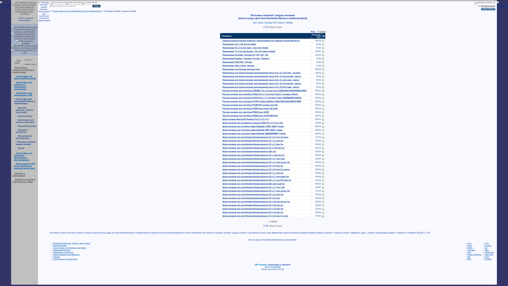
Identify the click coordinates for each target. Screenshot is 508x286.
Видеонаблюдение (27, 126)
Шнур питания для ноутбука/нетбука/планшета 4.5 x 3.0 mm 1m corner (256, 169)
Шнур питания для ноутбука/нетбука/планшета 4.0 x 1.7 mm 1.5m (253, 159)
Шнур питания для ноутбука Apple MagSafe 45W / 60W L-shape (252, 130)
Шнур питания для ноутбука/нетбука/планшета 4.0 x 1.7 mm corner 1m (256, 162)
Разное (21, 148)
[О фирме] (24, 43)
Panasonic (489, 252)
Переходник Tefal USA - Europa (237, 62)
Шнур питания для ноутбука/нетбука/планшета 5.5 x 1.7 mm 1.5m (253, 187)
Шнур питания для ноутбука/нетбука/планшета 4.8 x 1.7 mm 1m (252, 173)
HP (275, 22)
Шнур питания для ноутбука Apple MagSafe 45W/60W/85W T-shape (254, 133)
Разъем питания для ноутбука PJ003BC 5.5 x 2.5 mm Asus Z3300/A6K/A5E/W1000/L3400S (264, 91)
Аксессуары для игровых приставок (25, 121)
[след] (279, 27)
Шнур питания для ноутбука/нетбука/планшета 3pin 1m (249, 151)
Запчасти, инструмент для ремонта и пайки (24, 180)
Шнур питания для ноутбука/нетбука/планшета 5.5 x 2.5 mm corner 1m (256, 201)
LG (486, 248)
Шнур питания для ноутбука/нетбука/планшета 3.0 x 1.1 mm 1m (252, 141)
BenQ (470, 248)
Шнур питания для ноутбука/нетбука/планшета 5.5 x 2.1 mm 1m (252, 194)
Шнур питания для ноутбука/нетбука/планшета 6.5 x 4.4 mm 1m (252, 212)
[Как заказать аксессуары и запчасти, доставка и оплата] (24, 46)
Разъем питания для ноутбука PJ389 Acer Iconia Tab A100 (250, 108)
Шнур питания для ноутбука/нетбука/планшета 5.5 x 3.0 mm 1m (252, 205)
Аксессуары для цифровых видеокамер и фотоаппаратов (23, 156)
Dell (469, 252)
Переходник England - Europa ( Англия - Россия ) (246, 58)
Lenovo (281, 22)
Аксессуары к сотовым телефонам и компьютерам (23, 69)
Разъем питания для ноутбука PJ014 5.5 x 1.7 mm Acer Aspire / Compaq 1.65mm (260, 94)
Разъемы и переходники (18, 174)
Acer (255, 22)
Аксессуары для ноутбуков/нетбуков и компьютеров (77, 11)
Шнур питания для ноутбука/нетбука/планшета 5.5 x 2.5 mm (251, 198)
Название (227, 36)
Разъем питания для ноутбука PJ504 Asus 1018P (245, 112)
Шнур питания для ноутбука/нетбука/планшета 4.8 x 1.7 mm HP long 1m (256, 180)
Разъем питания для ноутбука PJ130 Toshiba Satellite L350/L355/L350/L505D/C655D (261, 101)
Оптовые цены (488, 6)
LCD (487, 243)
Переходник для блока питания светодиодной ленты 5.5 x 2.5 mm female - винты (261, 83)
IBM (469, 259)
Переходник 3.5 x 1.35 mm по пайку (239, 44)
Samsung (489, 254)
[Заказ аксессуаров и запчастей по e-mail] (24, 51)
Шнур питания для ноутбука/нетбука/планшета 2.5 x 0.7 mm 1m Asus (255, 137)
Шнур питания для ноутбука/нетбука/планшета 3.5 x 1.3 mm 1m (252, 144)
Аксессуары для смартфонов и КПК (23, 94)
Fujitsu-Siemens (475, 254)
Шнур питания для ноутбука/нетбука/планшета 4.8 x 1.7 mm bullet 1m (255, 176)
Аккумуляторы (25, 116)
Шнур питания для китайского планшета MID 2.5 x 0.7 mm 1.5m (252, 123)
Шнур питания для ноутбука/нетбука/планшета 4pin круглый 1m (253, 184)
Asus (260, 22)
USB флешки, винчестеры (65, 259)
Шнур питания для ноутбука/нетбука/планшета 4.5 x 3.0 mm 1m (252, 166)
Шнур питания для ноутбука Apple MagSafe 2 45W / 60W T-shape (253, 126)
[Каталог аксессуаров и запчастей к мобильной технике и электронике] (24, 36)
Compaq (268, 22)
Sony (487, 257)
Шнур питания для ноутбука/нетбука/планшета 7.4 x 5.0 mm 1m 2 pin (255, 216)
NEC (487, 250)
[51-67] (272, 27)
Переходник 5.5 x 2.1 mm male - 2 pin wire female (245, 48)
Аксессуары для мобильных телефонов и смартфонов (23, 85)
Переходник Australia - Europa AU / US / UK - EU (245, 55)
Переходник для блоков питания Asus (241, 69)
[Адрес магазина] (24, 40)
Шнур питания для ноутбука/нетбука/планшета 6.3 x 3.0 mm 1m (252, 209)
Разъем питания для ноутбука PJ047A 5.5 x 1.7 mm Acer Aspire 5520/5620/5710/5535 (261, 98)
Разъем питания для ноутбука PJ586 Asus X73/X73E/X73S (250, 116)
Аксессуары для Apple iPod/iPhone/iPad (25, 77)
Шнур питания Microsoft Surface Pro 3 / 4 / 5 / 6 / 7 (245, 119)
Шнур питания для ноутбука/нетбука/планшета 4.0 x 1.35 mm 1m (253, 155)
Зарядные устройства (22, 131)
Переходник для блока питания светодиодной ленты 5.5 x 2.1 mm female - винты (261, 76)
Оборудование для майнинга (24, 137)
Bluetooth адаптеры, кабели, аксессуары (25, 109)
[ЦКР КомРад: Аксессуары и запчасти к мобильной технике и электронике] (24, 8)
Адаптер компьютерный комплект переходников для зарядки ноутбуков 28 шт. (261, 40)
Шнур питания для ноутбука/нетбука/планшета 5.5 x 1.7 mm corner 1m (256, 191)
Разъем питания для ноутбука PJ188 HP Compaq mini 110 (250, 105)
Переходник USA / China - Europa (238, 65)
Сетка (322, 31)
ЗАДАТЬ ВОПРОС (488, 9)
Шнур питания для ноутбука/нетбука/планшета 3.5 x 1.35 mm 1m (253, 148)
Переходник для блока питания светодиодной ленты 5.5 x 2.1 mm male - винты (260, 80)
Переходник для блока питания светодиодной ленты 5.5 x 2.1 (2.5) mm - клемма (261, 73)
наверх (274, 221)
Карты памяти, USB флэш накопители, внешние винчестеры (24, 166)
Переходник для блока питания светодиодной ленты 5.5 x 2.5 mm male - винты (260, 87)
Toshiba (289, 22)
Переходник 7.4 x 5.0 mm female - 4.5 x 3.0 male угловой (248, 51)
